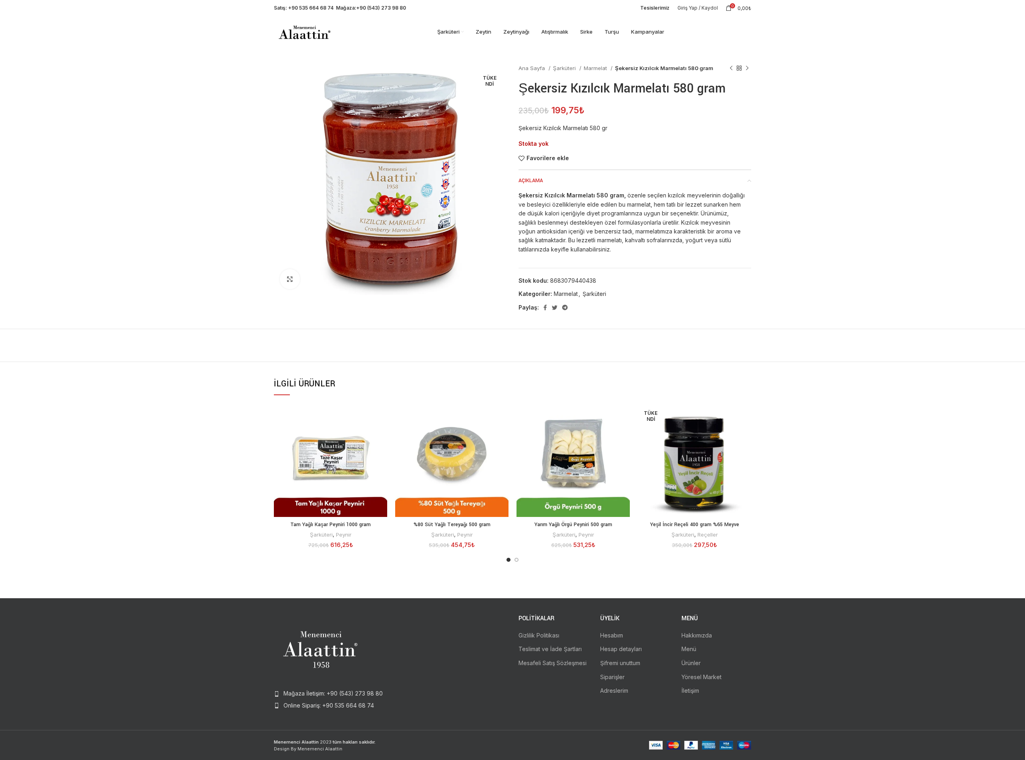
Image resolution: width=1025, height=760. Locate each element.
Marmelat (596, 68)
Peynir (344, 534)
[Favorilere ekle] (381, 435)
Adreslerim (614, 690)
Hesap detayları (621, 648)
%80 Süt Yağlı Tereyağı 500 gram (452, 524)
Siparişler (612, 677)
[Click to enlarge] (290, 279)
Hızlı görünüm (381, 417)
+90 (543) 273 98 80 (381, 8)
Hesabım (611, 635)
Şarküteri (565, 68)
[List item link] (329, 693)
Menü (688, 648)
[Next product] (747, 68)
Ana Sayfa (533, 68)
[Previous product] (731, 68)
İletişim (690, 690)
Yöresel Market (701, 677)
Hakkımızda (696, 635)
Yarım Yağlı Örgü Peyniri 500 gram (573, 524)
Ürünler (691, 662)
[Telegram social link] (565, 307)
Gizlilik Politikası (539, 635)
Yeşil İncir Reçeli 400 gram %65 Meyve (694, 524)
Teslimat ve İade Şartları (550, 648)
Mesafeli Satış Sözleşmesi (553, 662)
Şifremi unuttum (620, 662)
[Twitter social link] (554, 307)
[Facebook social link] (545, 307)
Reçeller (707, 534)
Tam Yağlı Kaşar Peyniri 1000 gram (330, 524)
